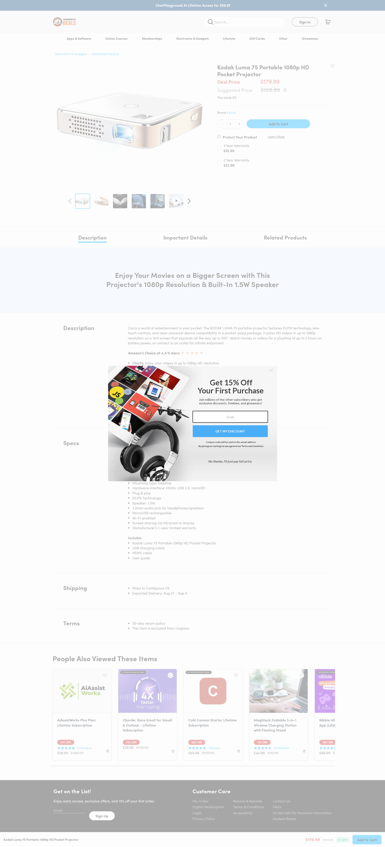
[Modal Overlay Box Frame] (192, 423)
